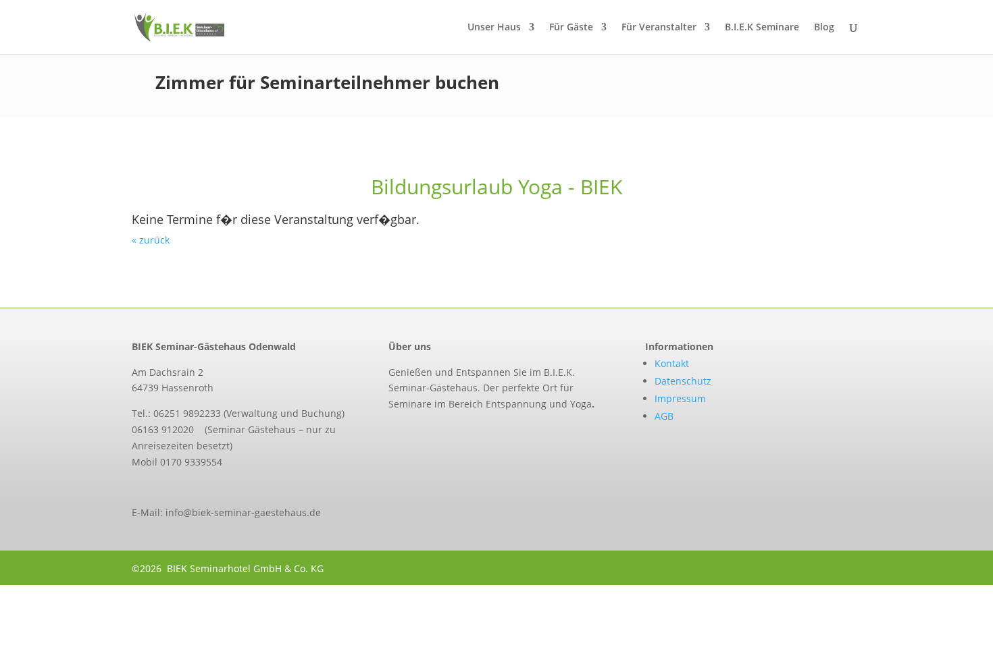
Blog (824, 27)
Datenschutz (683, 380)
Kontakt (672, 363)
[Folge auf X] (421, 434)
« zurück (151, 239)
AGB (664, 416)
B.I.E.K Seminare (762, 27)
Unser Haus (494, 27)
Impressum (680, 398)
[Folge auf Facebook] (392, 434)
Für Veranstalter (658, 27)
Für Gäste (571, 27)
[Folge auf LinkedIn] (449, 434)
